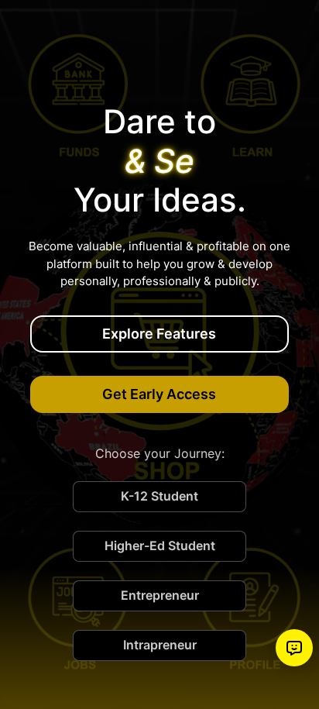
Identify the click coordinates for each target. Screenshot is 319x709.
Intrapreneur (160, 644)
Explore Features (159, 333)
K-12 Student (159, 496)
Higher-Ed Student (160, 545)
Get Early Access (159, 394)
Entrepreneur (160, 595)
